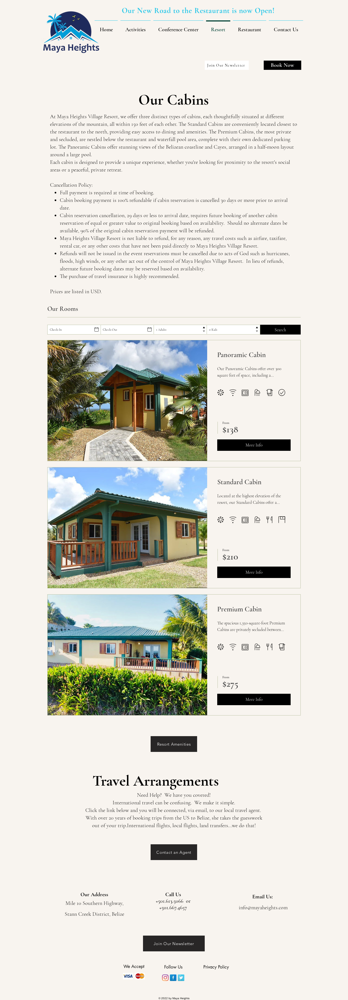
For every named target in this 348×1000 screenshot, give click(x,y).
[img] (128, 976)
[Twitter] (181, 977)
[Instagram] (165, 977)
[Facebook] (173, 977)
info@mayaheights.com (263, 907)
